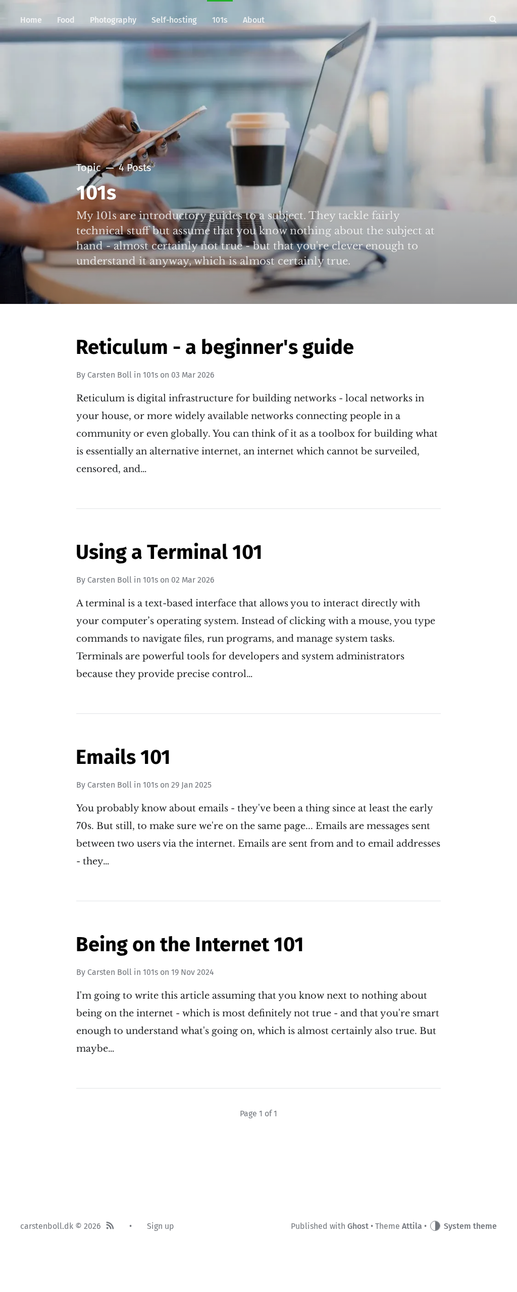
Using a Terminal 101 (169, 552)
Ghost (358, 1226)
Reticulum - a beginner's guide (215, 347)
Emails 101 (123, 757)
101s (150, 375)
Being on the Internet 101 (190, 945)
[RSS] (110, 1226)
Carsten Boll (109, 375)
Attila (412, 1226)
